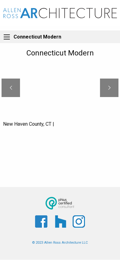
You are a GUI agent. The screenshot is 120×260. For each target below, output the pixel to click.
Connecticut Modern (37, 37)
